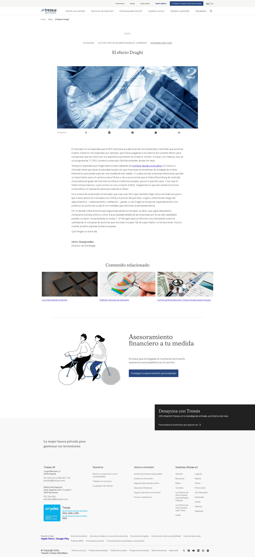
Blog (50, 19)
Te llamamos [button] (119, 4)
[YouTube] (193, 550)
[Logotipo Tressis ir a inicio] (49, 11)
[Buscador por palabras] (211, 11)
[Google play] (62, 538)
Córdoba (179, 488)
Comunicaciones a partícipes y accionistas (125, 541)
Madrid (198, 478)
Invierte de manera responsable (148, 474)
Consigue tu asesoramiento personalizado (186, 4)
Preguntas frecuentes (139, 550)
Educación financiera (143, 488)
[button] (86, 132)
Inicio (43, 19)
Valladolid (199, 511)
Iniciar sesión (145, 4)
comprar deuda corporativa (147, 165)
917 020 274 (49, 477)
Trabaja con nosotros (102, 481)
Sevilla (197, 502)
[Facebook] (189, 550)
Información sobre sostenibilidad (166, 536)
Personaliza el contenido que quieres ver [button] (178, 424)
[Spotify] (208, 550)
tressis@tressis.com (54, 480)
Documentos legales (139, 536)
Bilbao (178, 483)
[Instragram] (203, 550)
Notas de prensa (159, 550)
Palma (197, 483)
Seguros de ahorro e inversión (147, 492)
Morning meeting (161, 42)
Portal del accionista (95, 541)
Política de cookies (118, 550)
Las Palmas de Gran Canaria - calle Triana (181, 508)
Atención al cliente (79, 536)
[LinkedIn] (198, 550)
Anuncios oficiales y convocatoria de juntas (109, 536)
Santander (199, 497)
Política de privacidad (98, 550)
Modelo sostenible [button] (180, 11)
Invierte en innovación (143, 478)
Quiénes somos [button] (156, 11)
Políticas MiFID (77, 541)
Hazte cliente (161, 4)
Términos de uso (78, 550)
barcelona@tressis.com (56, 499)
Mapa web (173, 550)
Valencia (198, 506)
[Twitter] (184, 550)
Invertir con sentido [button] (75, 11)
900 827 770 (64, 477)
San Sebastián (201, 492)
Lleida (178, 515)
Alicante (179, 474)
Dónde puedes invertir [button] (131, 11)
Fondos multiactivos (143, 497)
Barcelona (179, 478)
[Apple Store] (47, 538)
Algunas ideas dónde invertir (146, 483)
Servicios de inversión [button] (102, 11)
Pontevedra (200, 488)
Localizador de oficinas (103, 486)
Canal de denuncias (192, 536)
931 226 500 (50, 496)
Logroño (198, 474)
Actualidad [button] (201, 11)
